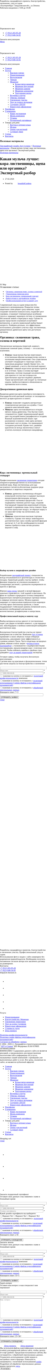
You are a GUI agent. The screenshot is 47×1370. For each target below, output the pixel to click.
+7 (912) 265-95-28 (13, 33)
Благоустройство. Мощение (17, 1019)
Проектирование (17, 75)
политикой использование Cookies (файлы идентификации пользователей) (21, 683)
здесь (18, 1366)
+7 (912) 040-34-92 (13, 35)
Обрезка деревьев (17, 98)
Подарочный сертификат (20, 120)
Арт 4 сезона (37, 634)
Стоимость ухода (12, 1028)
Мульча (13, 127)
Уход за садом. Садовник (15, 1024)
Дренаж (13, 80)
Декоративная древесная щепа (17, 294)
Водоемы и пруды (17, 95)
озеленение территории (27, 480)
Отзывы (13, 118)
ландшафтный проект (21, 575)
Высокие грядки (17, 73)
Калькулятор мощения (24, 84)
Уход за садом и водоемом (21, 102)
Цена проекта (11, 1031)
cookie (38, 1362)
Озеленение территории (15, 1022)
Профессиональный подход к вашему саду (22, 301)
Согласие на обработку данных (13, 1042)
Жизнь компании (17, 116)
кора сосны (12, 591)
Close (2, 700)
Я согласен (5, 1369)
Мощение (14, 82)
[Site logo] (18, 17)
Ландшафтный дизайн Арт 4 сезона (15, 146)
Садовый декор (16, 132)
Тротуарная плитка (23, 93)
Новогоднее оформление (20, 107)
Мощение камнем (22, 89)
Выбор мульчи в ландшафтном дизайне (21, 298)
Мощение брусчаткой (24, 86)
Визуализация (16, 77)
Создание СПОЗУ (17, 104)
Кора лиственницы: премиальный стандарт (22, 296)
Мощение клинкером (24, 91)
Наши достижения (18, 113)
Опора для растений (18, 129)
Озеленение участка (18, 100)
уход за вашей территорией (20, 652)
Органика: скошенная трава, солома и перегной (24, 292)
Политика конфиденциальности (13, 1035)
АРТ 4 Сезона (7, 1046)
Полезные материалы (9, 153)
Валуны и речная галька (20, 125)
